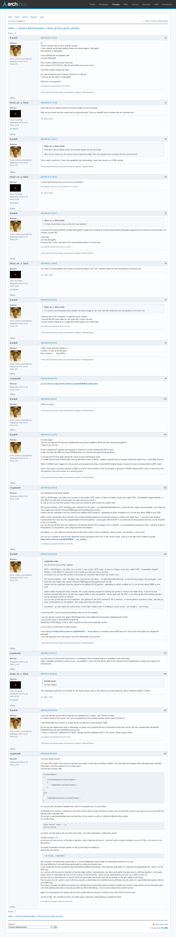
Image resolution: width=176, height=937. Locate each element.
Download (167, 4)
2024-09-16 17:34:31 (49, 213)
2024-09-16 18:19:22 (49, 343)
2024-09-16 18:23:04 (49, 378)
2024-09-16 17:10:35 (49, 38)
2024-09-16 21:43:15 (49, 488)
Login (42, 17)
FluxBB (164, 928)
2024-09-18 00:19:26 (49, 710)
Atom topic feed (161, 924)
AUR (156, 4)
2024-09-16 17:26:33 (49, 139)
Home (92, 4)
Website (15, 129)
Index (10, 17)
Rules (17, 17)
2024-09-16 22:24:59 (49, 554)
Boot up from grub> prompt (63, 28)
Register (33, 17)
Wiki (126, 4)
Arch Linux (15, 4)
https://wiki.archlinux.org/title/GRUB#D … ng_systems (64, 539)
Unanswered (162, 21)
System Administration (31, 28)
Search (25, 17)
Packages (103, 4)
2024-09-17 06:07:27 (49, 653)
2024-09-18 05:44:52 (49, 754)
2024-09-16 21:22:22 (49, 435)
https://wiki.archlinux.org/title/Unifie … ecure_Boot (75, 631)
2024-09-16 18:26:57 (49, 399)
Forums (116, 4)
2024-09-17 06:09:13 (49, 674)
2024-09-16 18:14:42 (49, 300)
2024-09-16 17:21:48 (49, 103)
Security (146, 4)
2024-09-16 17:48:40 (49, 263)
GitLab (135, 4)
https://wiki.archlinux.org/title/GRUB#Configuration (76, 384)
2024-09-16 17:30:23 (49, 177)
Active (153, 21)
